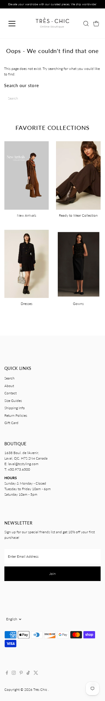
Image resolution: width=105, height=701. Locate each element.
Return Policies (15, 415)
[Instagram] (13, 674)
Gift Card (11, 423)
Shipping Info (14, 408)
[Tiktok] (28, 674)
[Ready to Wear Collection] (78, 174)
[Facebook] (7, 674)
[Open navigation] (15, 23)
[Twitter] (36, 674)
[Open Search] (86, 23)
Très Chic (40, 689)
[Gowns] (78, 263)
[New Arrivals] (26, 174)
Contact (10, 393)
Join (52, 573)
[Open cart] (96, 23)
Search (9, 378)
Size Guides (13, 400)
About (9, 386)
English (11, 619)
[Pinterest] (21, 674)
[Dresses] (26, 263)
